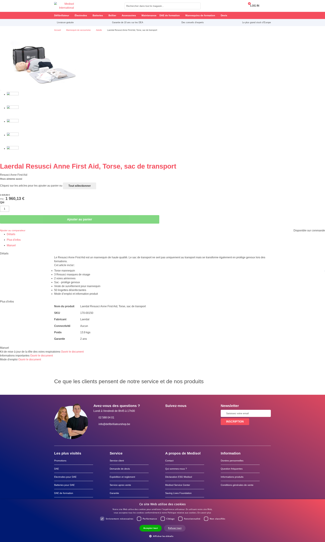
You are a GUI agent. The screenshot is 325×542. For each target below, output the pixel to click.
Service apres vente (120, 485)
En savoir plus (204, 512)
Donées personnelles (232, 460)
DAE (56, 468)
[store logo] (64, 6)
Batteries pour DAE (64, 485)
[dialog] (162, 520)
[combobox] (163, 6)
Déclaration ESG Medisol (178, 476)
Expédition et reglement (122, 476)
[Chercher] (197, 6)
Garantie (114, 493)
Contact (169, 460)
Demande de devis (120, 468)
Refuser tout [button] (174, 528)
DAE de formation (63, 493)
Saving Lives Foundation (178, 493)
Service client (117, 460)
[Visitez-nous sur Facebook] (168, 413)
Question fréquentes (232, 468)
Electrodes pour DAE (65, 476)
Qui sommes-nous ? (176, 468)
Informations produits (232, 476)
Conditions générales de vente (237, 485)
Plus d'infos (14, 239)
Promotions (60, 460)
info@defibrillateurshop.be (114, 424)
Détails (11, 234)
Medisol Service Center (177, 485)
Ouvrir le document (72, 351)
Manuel (11, 245)
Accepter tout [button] (150, 528)
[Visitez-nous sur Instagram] (188, 413)
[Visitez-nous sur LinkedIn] (178, 413)
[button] (162, 536)
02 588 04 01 (106, 417)
